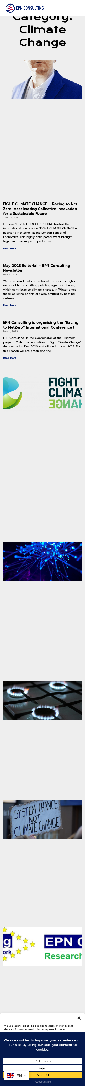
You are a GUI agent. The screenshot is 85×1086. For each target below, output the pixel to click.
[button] (79, 1018)
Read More (9, 248)
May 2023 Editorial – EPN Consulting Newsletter (36, 268)
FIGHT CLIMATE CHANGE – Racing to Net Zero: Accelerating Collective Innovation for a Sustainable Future (40, 208)
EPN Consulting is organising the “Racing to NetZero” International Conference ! (40, 325)
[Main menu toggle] (76, 8)
